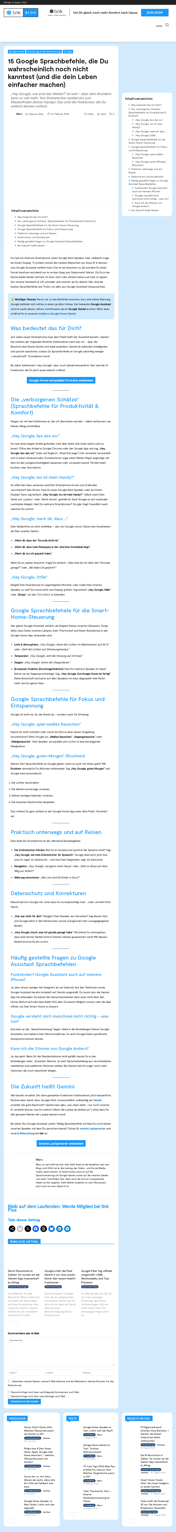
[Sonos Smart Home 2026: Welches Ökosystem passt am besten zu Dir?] (14, 1429)
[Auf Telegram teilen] (67, 1228)
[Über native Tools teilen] (12, 1228)
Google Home (16, 51)
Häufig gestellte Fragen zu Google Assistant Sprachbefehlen (50, 241)
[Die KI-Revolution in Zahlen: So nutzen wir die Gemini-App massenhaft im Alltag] (24, 1258)
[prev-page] (10, 1322)
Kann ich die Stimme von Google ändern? (147, 204)
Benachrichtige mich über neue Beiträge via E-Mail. (38, 1396)
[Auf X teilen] (28, 1228)
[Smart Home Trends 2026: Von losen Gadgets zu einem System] (131, 1481)
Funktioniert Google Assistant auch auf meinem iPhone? (149, 189)
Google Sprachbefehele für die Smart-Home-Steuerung (48, 225)
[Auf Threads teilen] (43, 1228)
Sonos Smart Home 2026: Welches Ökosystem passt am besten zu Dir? (39, 1430)
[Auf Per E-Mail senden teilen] (20, 1228)
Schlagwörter (43, 1234)
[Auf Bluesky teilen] (51, 1228)
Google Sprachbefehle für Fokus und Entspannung (45, 229)
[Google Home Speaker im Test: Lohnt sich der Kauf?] (73, 1429)
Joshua (46, 1438)
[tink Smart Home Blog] (24, 12)
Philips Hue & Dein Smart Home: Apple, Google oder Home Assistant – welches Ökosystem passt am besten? (39, 1455)
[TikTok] (165, 2)
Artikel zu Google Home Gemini (57, 313)
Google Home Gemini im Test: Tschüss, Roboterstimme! (96, 1448)
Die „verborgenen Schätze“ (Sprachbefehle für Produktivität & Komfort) (57, 221)
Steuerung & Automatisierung (44, 51)
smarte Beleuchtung (23, 1133)
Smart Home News (104, 1236)
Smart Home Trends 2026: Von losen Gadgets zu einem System (155, 1483)
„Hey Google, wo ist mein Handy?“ (147, 125)
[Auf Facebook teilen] (35, 1228)
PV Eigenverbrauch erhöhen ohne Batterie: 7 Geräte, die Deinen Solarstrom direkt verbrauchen (155, 1434)
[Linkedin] (161, 2)
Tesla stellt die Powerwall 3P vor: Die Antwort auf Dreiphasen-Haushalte (155, 1504)
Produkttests (107, 1234)
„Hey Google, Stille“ (145, 135)
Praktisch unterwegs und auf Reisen (37, 233)
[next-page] (15, 1322)
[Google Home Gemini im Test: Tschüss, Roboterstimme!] (73, 1447)
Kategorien (89, 1234)
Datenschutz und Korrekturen (34, 237)
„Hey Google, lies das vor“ (149, 119)
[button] (164, 25)
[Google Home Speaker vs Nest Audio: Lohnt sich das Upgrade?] (14, 1503)
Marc (19, 113)
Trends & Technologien (18, 1287)
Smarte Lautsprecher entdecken (61, 1143)
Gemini (98, 1100)
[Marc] (12, 113)
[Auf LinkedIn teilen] (59, 1228)
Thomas (161, 1445)
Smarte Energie (148, 1445)
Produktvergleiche (46, 1236)
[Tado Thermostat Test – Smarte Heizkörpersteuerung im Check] (73, 1493)
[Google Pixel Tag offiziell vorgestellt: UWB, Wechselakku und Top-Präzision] (97, 1258)
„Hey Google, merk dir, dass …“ (151, 131)
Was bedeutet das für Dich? (33, 216)
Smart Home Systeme (66, 1234)
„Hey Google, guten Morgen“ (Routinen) (149, 163)
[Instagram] (156, 2)
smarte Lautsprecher (93, 1128)
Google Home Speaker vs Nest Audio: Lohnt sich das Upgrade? (39, 1504)
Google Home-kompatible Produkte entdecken (61, 380)
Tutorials (84, 1236)
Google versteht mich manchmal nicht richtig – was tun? (150, 197)
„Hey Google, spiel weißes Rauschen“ (147, 156)
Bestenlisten (68, 1236)
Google (68, 51)
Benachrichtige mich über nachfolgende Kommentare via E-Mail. (45, 1392)
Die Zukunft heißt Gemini (31, 245)
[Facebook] (151, 2)
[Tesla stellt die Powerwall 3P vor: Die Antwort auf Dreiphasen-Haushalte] (131, 1503)
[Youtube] (170, 2)
